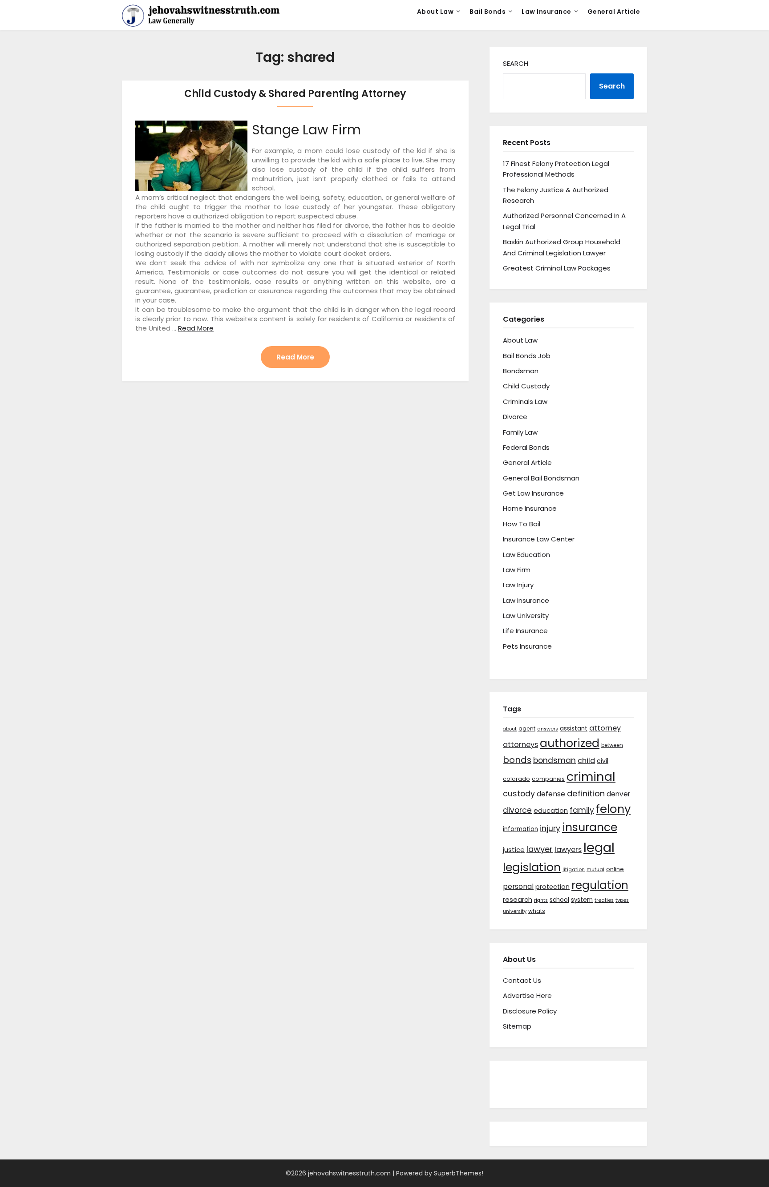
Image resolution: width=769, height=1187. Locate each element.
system (582, 900)
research (517, 899)
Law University (526, 615)
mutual (595, 869)
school (559, 900)
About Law (435, 11)
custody (519, 793)
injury (550, 828)
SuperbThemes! (458, 1173)
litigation (574, 869)
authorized (569, 743)
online (615, 869)
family (582, 810)
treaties (604, 900)
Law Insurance (546, 11)
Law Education (526, 554)
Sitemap (517, 1026)
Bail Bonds (487, 11)
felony (613, 809)
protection (552, 886)
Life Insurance (525, 630)
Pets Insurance (527, 646)
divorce (517, 810)
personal (518, 886)
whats (536, 911)
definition (586, 793)
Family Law (520, 432)
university (514, 911)
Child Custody (526, 386)
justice (514, 849)
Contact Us (522, 980)
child (586, 760)
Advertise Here (527, 995)
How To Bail (521, 524)
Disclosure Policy (530, 1011)
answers (547, 729)
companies (548, 779)
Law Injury (518, 584)
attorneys (520, 744)
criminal (591, 776)
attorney (605, 728)
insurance (589, 827)
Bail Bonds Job (526, 355)
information (520, 829)
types (622, 900)
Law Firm (516, 569)
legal (599, 847)
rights (541, 900)
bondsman (554, 760)
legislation (532, 867)
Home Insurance (530, 508)
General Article (613, 11)
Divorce (515, 416)
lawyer (539, 849)
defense (551, 794)
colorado (516, 779)
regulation (599, 885)
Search (515, 63)
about (510, 729)
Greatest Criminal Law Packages (557, 268)
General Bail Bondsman (541, 478)
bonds (517, 760)
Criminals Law (525, 401)
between (612, 745)
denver (618, 794)
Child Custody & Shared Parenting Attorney (295, 94)
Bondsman (520, 370)
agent (526, 728)
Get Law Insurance (533, 493)
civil (602, 760)
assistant (573, 728)
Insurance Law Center (539, 539)
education (551, 810)
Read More (196, 328)
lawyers (568, 849)
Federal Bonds (526, 447)
